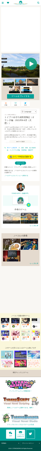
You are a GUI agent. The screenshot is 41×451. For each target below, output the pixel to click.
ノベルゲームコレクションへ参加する (16, 175)
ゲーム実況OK (13, 147)
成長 (22, 147)
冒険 (26, 147)
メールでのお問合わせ (20, 433)
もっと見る (33, 225)
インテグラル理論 (15, 150)
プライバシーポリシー (28, 443)
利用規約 (3, 443)
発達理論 (24, 150)
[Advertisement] (20, 29)
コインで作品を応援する (22, 157)
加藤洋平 (30, 150)
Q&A (10, 433)
